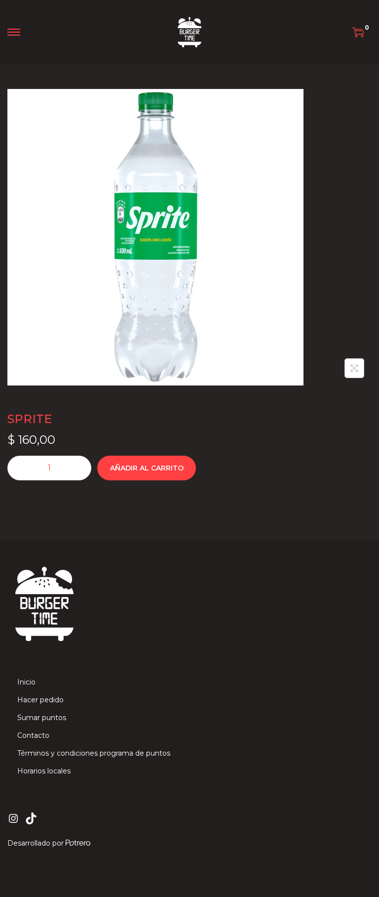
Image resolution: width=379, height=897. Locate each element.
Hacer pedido (40, 699)
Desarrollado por (36, 843)
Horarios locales (44, 771)
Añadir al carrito (147, 468)
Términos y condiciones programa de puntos (93, 753)
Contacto (33, 735)
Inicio (26, 682)
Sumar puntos (41, 717)
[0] (358, 32)
